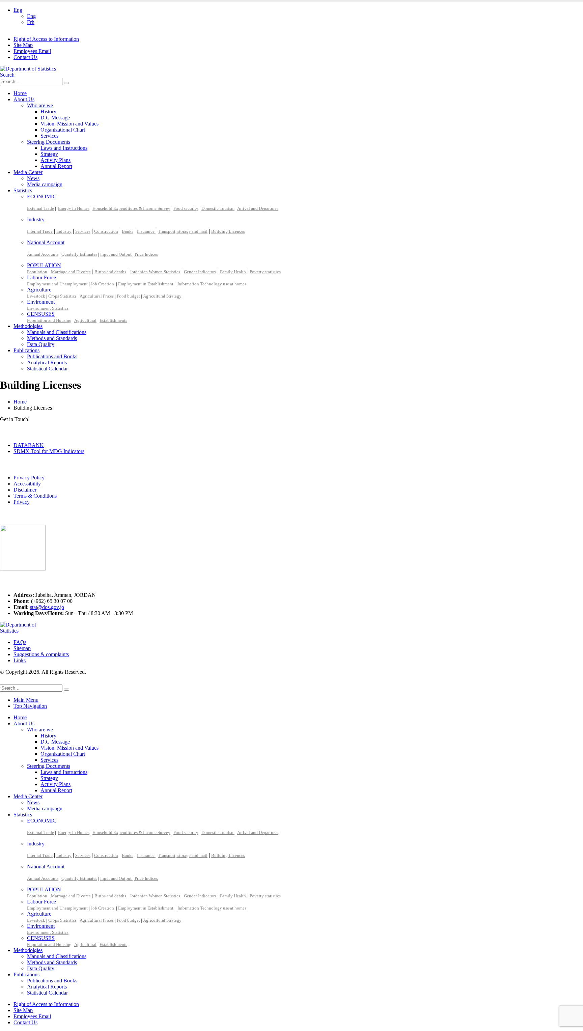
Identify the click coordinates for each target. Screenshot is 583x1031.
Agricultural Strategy (162, 296)
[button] (7, 75)
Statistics (22, 190)
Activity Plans (55, 160)
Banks (127, 231)
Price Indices (146, 254)
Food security (185, 208)
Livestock (36, 296)
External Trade (40, 208)
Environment (41, 302)
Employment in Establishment (145, 283)
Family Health (233, 271)
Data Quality (40, 344)
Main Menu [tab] (25, 700)
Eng (17, 10)
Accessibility (27, 483)
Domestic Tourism (217, 208)
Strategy (49, 154)
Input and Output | (117, 254)
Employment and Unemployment (58, 283)
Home (20, 93)
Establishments (113, 320)
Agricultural (85, 320)
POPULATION (44, 265)
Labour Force (41, 277)
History (48, 111)
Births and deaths (110, 271)
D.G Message (55, 117)
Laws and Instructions (63, 148)
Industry (36, 219)
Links (19, 660)
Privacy (21, 502)
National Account (45, 242)
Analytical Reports (47, 362)
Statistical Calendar (47, 368)
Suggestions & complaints (41, 654)
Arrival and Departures (257, 208)
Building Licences (228, 231)
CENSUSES (41, 314)
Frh (30, 22)
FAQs (19, 642)
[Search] (66, 83)
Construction (106, 231)
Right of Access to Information (46, 39)
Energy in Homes (73, 208)
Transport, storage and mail (182, 231)
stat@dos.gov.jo (47, 607)
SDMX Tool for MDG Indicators (48, 451)
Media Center (28, 172)
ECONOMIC (41, 196)
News (33, 178)
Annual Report (56, 166)
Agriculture (39, 289)
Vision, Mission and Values (69, 124)
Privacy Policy (29, 477)
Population (37, 271)
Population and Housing (49, 320)
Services (49, 136)
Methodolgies (28, 326)
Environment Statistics (47, 308)
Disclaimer (24, 490)
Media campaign (44, 184)
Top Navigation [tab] (30, 706)
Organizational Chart (62, 130)
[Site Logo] (28, 69)
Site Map (23, 45)
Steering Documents (48, 142)
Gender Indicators (200, 271)
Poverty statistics (265, 271)
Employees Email (32, 51)
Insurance (146, 231)
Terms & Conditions (35, 496)
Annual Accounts (42, 254)
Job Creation (102, 283)
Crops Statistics (62, 296)
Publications (26, 350)
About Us (23, 99)
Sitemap (22, 648)
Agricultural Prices (97, 296)
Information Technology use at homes (211, 283)
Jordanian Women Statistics (155, 271)
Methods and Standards (52, 338)
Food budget (128, 296)
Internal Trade (40, 231)
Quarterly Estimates (79, 254)
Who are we (40, 105)
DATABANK (28, 445)
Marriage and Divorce (71, 271)
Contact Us (25, 57)
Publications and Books (52, 356)
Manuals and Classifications (56, 332)
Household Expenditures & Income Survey (131, 208)
